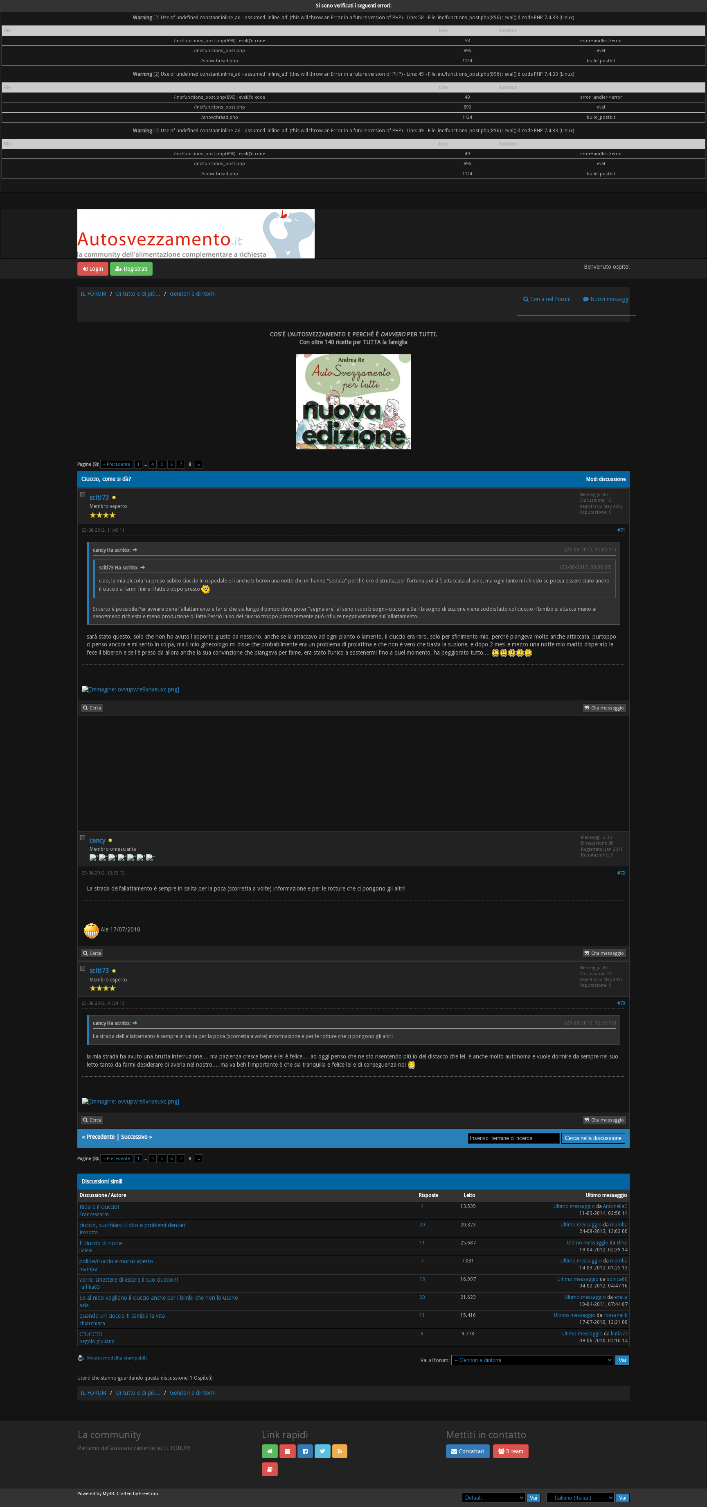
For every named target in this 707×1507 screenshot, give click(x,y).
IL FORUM (93, 293)
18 (422, 1279)
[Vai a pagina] (199, 464)
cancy (98, 840)
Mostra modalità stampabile (117, 1358)
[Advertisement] (323, 773)
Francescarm (94, 1214)
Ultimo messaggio (574, 1206)
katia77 (619, 1334)
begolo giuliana (97, 1341)
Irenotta (88, 1232)
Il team (513, 1451)
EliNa (622, 1243)
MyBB (108, 1493)
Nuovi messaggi (609, 299)
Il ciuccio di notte (100, 1243)
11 (422, 1243)
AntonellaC (615, 1206)
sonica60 (617, 1279)
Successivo (134, 1136)
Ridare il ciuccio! (99, 1206)
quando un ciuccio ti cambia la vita (122, 1315)
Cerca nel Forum (550, 299)
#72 (621, 873)
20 (422, 1225)
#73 (621, 1003)
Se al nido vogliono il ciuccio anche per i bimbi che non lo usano (158, 1297)
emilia (621, 1297)
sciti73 (99, 497)
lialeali (86, 1250)
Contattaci (470, 1451)
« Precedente (116, 464)
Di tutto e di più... (138, 293)
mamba (619, 1225)
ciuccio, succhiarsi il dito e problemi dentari (132, 1225)
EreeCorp (148, 1493)
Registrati (134, 268)
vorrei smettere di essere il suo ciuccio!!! (128, 1279)
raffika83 (89, 1287)
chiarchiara (92, 1323)
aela (84, 1305)
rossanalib (615, 1315)
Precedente (100, 1136)
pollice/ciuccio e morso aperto (116, 1261)
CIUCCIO (90, 1334)
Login (95, 268)
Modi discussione (606, 479)
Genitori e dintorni (193, 293)
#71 (621, 530)
